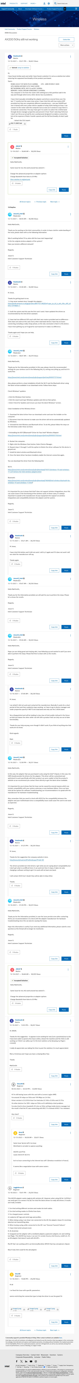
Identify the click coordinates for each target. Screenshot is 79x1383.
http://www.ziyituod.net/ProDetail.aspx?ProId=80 (27, 860)
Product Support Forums (24, 29)
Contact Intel (35, 1355)
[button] (70, 56)
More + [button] (33, 3)
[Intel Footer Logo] (7, 1366)
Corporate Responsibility (24, 1357)
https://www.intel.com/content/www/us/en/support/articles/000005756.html (34, 435)
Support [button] (24, 3)
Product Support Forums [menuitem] (54, 9)
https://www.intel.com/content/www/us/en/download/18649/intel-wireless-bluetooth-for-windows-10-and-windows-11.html (39, 481)
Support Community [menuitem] (8, 9)
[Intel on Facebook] (16, 1361)
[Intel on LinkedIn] (26, 1361)
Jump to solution (20, 67)
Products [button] (14, 3)
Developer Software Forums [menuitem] (33, 9)
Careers (60, 1355)
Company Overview (22, 1355)
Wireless (36, 29)
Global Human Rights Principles (29, 1375)
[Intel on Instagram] (35, 1361)
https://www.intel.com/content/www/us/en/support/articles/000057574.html (34, 377)
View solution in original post (20, 179)
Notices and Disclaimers (62, 1372)
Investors (53, 1355)
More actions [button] (64, 45)
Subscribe (66, 39)
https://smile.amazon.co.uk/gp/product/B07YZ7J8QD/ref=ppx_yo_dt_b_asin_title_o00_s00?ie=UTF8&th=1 (39, 304)
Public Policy (46, 1357)
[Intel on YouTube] (31, 1361)
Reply (66, 136)
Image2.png (17, 1308)
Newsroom (44, 1355)
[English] (48, 3)
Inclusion (37, 1357)
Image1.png (51, 1308)
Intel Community (10, 29)
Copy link (52, 190)
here (60, 1338)
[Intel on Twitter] (21, 1361)
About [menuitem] (20, 9)
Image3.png (34, 1308)
